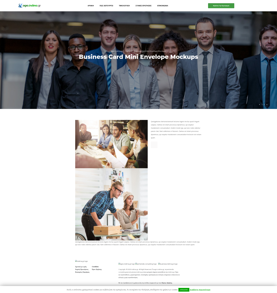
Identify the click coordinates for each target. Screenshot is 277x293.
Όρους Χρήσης (167, 283)
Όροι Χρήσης (97, 269)
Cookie (95, 267)
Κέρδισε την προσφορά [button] (221, 6)
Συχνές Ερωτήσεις (81, 269)
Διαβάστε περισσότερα (200, 289)
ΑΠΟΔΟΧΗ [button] (184, 290)
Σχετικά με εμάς (81, 267)
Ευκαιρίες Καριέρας (82, 272)
